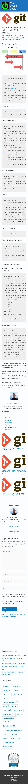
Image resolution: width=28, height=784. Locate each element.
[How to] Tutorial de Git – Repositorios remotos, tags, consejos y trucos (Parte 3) (14, 471)
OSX (19, 714)
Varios (5, 734)
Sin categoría (9, 726)
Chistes (6, 690)
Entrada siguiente (14, 531)
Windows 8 (8, 743)
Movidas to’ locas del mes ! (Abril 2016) (14, 663)
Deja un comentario (15, 39)
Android (6, 686)
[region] (13, 635)
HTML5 (6, 706)
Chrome (16, 690)
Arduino (17, 686)
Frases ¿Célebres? (10, 702)
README (13, 88)
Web (5, 738)
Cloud (7, 37)
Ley (14, 706)
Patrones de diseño (9, 718)
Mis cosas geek (13, 5)
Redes (16, 37)
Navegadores (8, 714)
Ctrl (5, 152)
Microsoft (18, 710)
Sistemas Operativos (12, 730)
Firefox (6, 698)
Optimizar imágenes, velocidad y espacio (14, 655)
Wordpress (7, 747)
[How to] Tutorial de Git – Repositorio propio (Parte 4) (13, 449)
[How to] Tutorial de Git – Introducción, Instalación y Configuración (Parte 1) (13, 494)
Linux (11, 37)
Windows (15, 738)
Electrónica (18, 694)
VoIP (14, 734)
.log (14, 217)
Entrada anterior (14, 526)
